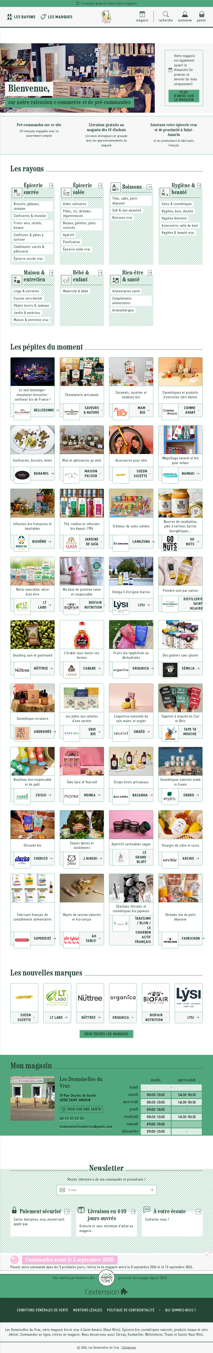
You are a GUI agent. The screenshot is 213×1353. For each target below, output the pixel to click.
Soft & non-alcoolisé (126, 210)
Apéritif (68, 234)
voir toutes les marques (106, 1034)
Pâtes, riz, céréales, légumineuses (77, 213)
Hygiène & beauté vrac (178, 232)
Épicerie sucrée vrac (28, 258)
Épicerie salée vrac (76, 249)
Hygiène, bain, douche (177, 211)
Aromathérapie (123, 310)
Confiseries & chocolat (30, 215)
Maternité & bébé (75, 291)
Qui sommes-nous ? (180, 1310)
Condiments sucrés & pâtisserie (29, 249)
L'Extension (129, 1347)
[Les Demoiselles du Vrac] (106, 17)
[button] (166, 17)
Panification (71, 241)
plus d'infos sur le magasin (184, 96)
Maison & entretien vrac (31, 319)
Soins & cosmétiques (177, 203)
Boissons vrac (122, 217)
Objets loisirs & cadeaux (31, 305)
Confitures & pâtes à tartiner (28, 237)
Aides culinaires (75, 203)
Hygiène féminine (174, 218)
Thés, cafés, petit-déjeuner (125, 201)
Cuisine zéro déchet (28, 298)
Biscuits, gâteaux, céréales (26, 206)
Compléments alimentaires (122, 301)
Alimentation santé (126, 291)
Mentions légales (87, 1310)
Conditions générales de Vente (42, 1310)
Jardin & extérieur (27, 312)
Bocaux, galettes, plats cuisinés (79, 225)
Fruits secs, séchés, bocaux (28, 225)
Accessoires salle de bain (180, 225)
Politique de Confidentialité (130, 1310)
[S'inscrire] (148, 1190)
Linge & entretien (26, 291)
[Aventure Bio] (106, 1278)
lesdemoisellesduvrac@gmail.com (82, 1126)
